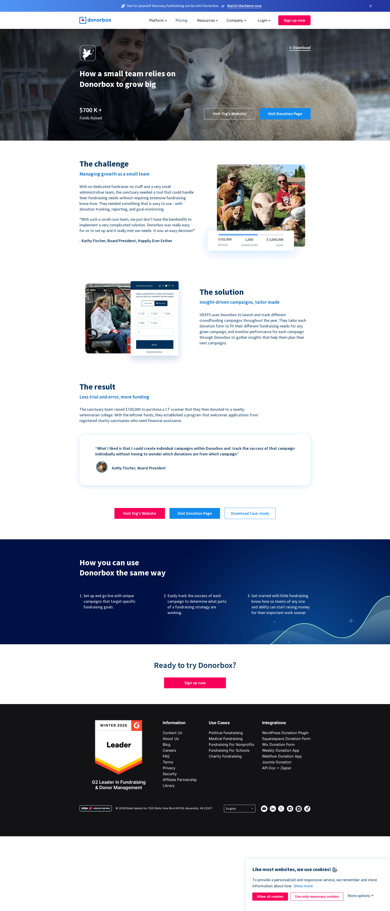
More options (359, 895)
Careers (169, 750)
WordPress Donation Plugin (285, 732)
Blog (166, 744)
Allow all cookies (270, 896)
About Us (171, 738)
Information (174, 722)
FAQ (166, 756)
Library (169, 785)
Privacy (169, 768)
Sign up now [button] (294, 20)
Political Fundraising (226, 732)
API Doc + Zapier (276, 768)
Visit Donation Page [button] (285, 113)
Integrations (274, 722)
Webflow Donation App (282, 756)
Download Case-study (250, 513)
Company (235, 20)
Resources (206, 20)
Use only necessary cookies (317, 896)
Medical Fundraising (226, 738)
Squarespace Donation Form (286, 738)
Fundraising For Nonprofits (231, 744)
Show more (303, 885)
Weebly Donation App (280, 750)
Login (262, 20)
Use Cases (219, 722)
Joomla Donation (276, 762)
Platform (156, 20)
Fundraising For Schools (229, 750)
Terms (168, 762)
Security (170, 774)
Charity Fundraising (225, 756)
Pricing (181, 20)
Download (301, 47)
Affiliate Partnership (180, 779)
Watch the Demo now (244, 5)
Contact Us (172, 732)
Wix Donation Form (278, 744)
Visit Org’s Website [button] (229, 113)
